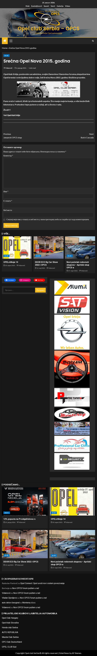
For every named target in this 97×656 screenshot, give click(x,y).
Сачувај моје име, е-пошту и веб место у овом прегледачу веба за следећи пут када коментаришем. (47, 219)
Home (4, 48)
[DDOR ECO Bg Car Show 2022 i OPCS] (48, 247)
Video (67, 6)
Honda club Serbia (10, 627)
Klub (27, 6)
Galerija (60, 6)
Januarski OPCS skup (12, 136)
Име (5, 191)
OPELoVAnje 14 (10, 262)
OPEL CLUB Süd (9, 647)
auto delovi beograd (10, 602)
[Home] (4, 41)
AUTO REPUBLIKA (10, 632)
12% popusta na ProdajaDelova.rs (19, 519)
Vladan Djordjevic (9, 598)
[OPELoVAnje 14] (17, 247)
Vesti (53, 6)
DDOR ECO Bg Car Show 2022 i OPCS (20, 562)
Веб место (7, 210)
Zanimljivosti (36, 6)
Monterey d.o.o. (29, 602)
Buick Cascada (87, 136)
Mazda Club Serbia (10, 637)
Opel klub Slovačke (10, 623)
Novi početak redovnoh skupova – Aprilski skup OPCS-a (78, 265)
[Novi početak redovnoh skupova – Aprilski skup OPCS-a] (80, 247)
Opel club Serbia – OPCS (48, 28)
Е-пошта (7, 201)
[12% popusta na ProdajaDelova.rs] (25, 501)
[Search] (92, 40)
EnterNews (64, 653)
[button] (10, 41)
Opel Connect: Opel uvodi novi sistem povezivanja (42, 583)
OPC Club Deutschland (12, 642)
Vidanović (9, 68)
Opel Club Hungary (10, 618)
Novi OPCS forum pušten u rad (25, 588)
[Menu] (10, 41)
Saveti (46, 6)
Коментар (8, 155)
